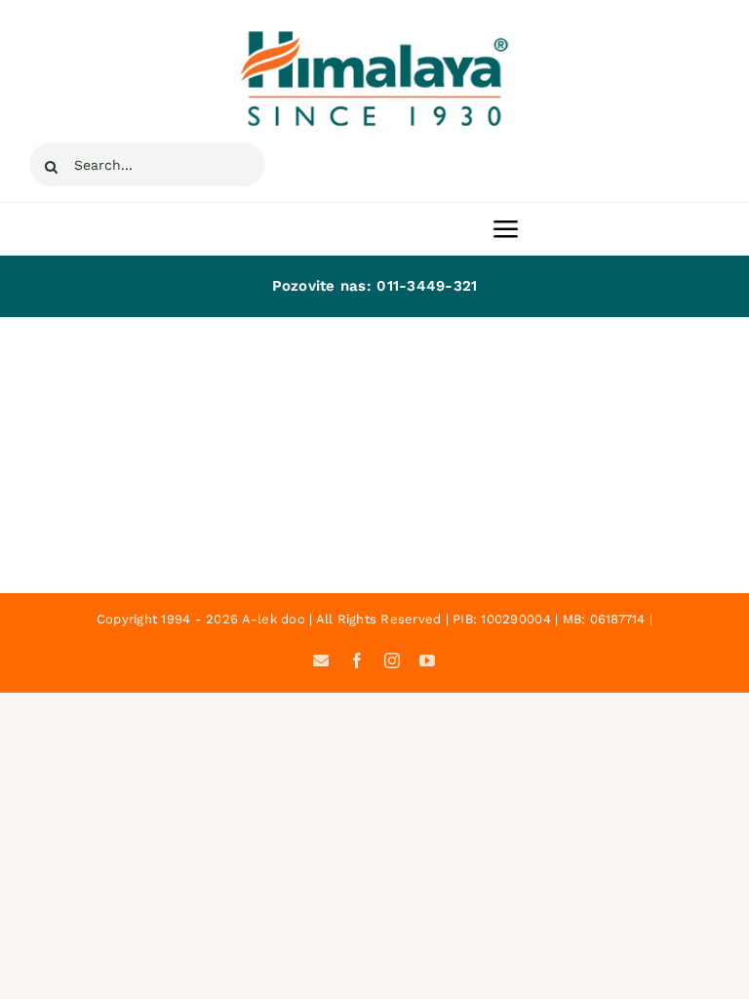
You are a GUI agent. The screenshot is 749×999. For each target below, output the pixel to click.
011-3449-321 (426, 286)
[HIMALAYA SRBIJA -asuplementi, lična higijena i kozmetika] (374, 37)
